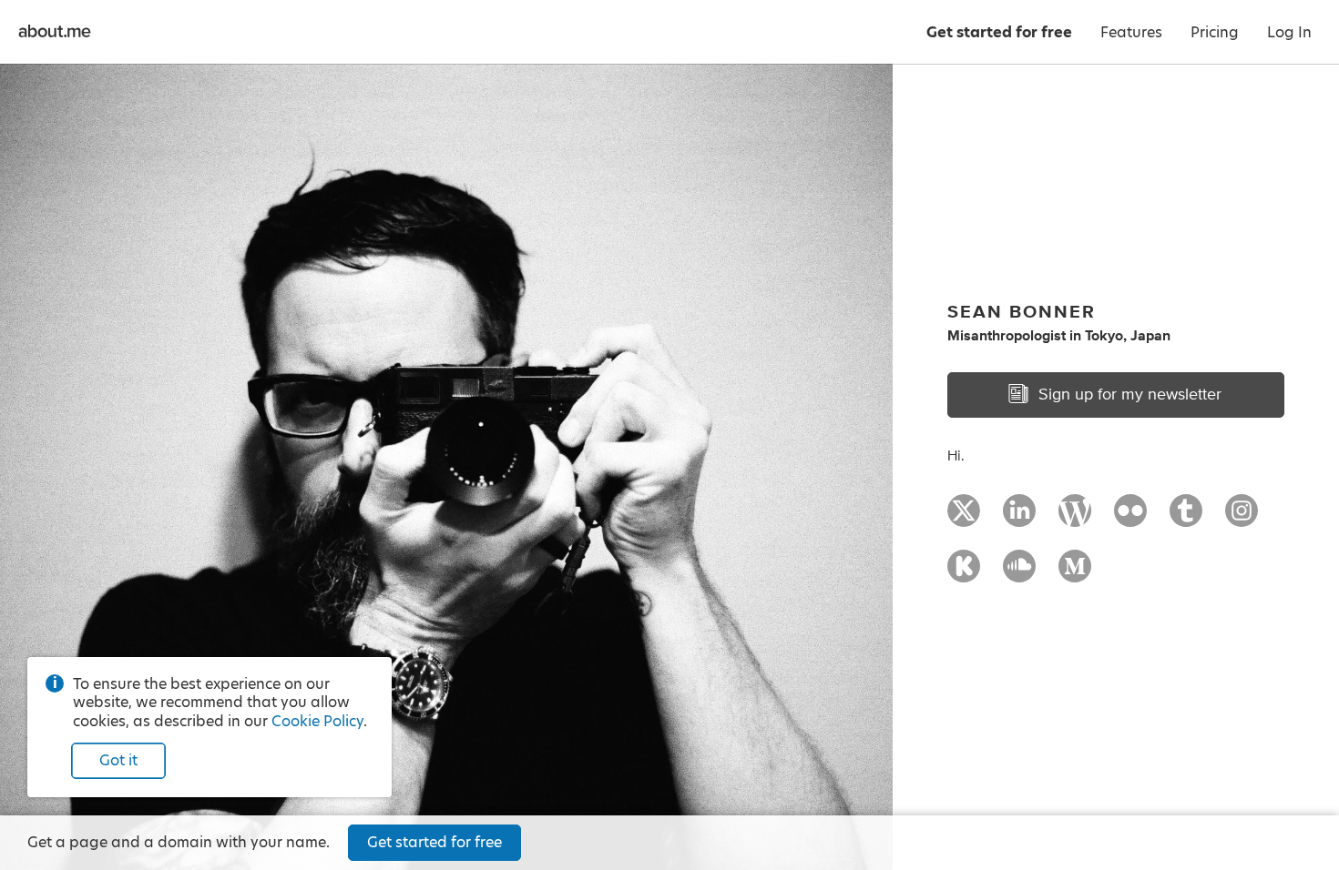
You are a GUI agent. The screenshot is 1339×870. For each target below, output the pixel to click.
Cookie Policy (317, 721)
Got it (118, 760)
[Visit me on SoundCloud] (1019, 574)
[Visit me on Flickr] (1130, 518)
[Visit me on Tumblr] (1186, 518)
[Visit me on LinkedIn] (1019, 518)
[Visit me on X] (963, 518)
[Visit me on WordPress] (1074, 518)
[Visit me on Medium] (1074, 574)
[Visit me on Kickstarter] (963, 574)
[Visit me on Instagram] (1241, 518)
